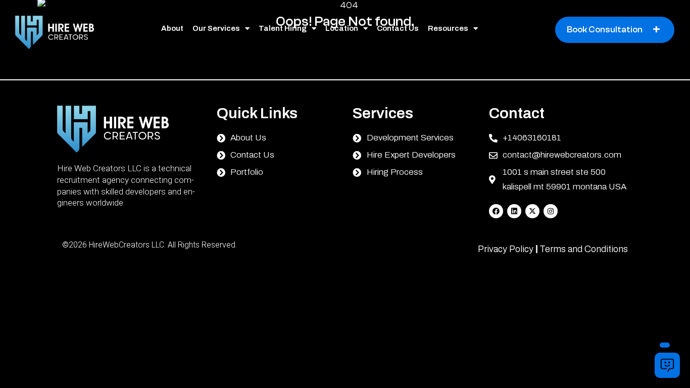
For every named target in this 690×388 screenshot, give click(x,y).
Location (341, 28)
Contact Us (398, 28)
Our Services (216, 28)
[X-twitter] (532, 211)
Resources (448, 28)
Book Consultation (614, 29)
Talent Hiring (283, 28)
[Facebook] (496, 211)
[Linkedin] (514, 211)
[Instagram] (551, 211)
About (172, 28)
